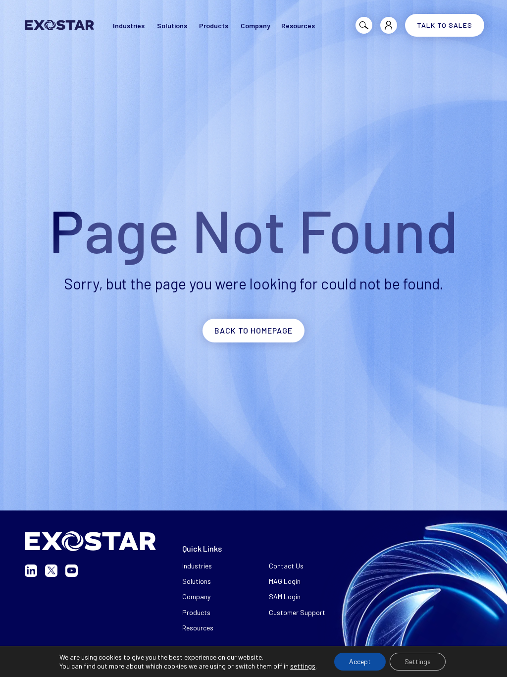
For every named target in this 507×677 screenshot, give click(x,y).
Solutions (196, 581)
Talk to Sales (444, 25)
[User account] (388, 25)
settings (302, 666)
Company (196, 596)
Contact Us (286, 566)
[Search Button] (363, 25)
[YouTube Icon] (71, 570)
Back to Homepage (253, 330)
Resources (197, 627)
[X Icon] (51, 570)
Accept (360, 661)
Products (196, 612)
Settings (418, 661)
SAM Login (285, 596)
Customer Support (297, 612)
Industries (197, 566)
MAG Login (285, 581)
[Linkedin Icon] (31, 570)
